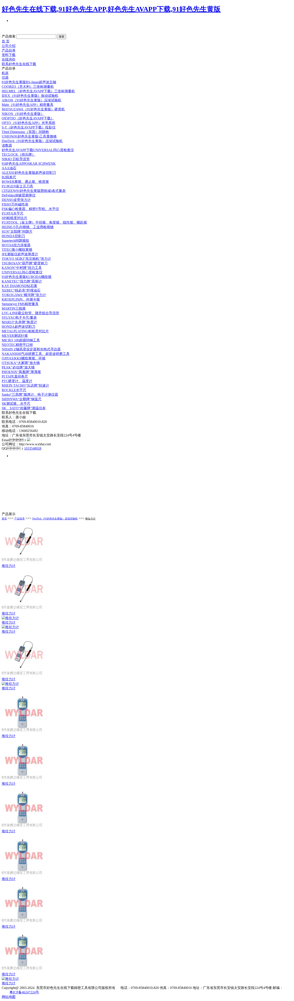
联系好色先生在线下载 (19, 64)
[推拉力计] (23, 562)
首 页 (5, 41)
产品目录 (8, 50)
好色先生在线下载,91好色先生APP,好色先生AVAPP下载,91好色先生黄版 (111, 9)
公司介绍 (8, 46)
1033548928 (32, 448)
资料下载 (8, 55)
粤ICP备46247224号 (24, 992)
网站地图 (8, 997)
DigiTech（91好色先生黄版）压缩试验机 (55, 518)
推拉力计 (90, 518)
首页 (4, 518)
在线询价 (8, 59)
